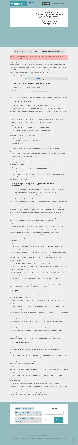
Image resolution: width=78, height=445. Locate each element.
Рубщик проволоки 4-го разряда (25, 408)
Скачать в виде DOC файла (35, 78)
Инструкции (46, 3)
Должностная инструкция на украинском (56, 78)
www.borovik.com (53, 62)
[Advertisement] (39, 35)
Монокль (18, 3)
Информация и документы (60, 3)
